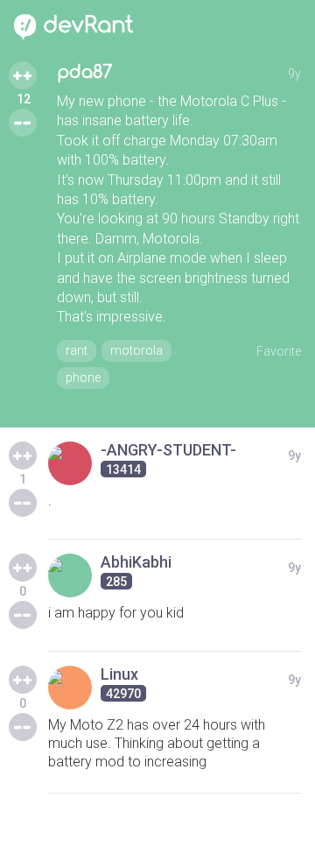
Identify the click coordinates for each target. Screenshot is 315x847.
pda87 (84, 72)
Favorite (278, 351)
